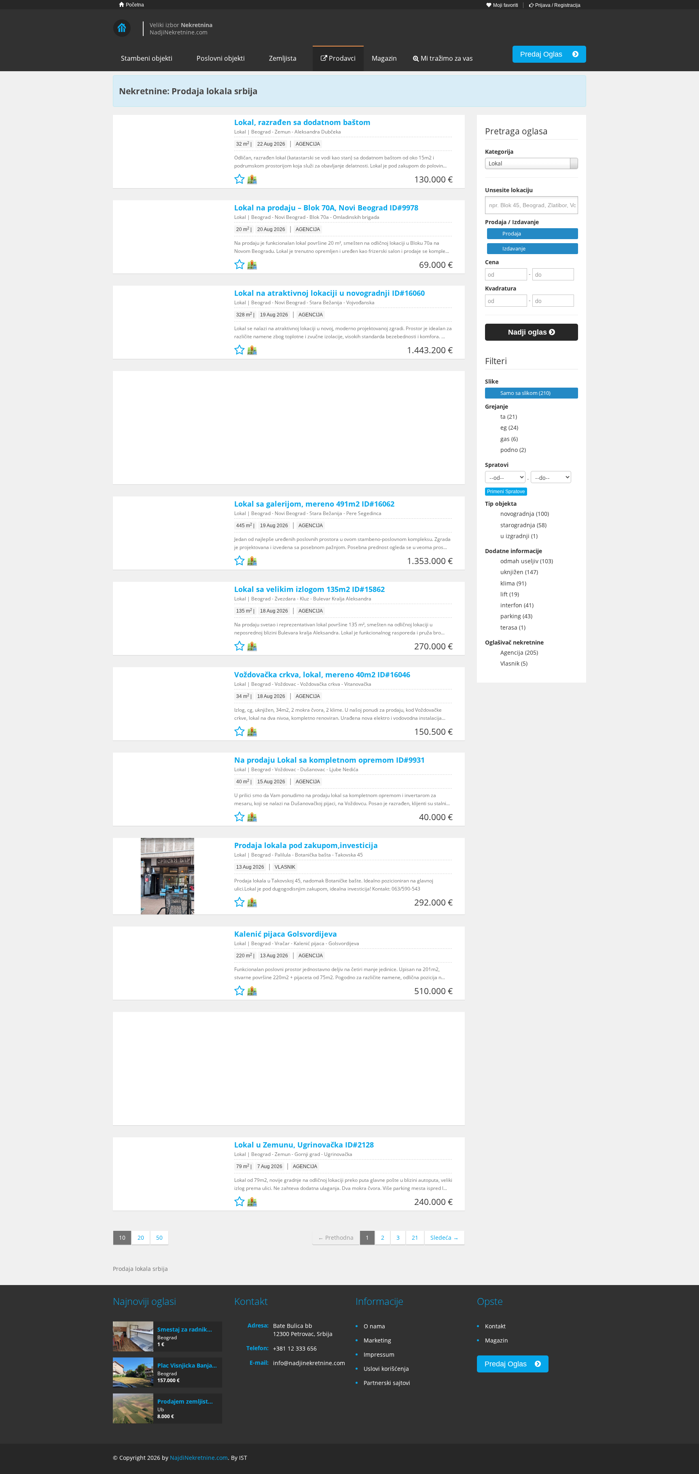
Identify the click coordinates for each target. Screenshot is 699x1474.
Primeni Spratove (506, 491)
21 (415, 1237)
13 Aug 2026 (250, 867)
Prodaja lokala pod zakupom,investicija (306, 845)
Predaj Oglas (546, 54)
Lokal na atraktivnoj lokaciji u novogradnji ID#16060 (329, 293)
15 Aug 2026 (271, 782)
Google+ (561, 1459)
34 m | (244, 696)
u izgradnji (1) (516, 536)
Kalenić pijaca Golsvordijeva (285, 934)
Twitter (581, 1459)
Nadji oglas (528, 332)
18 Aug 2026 (274, 611)
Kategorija (499, 151)
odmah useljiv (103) (523, 561)
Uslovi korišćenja (386, 1368)
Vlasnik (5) (510, 663)
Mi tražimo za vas (446, 58)
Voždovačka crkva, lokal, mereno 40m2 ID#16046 (322, 674)
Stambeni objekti (146, 58)
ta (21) (505, 416)
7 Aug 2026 (269, 1166)
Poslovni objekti (221, 58)
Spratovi (496, 465)
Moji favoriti (505, 5)
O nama (374, 1326)
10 (122, 1237)
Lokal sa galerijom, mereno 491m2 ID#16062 (314, 504)
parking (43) (513, 616)
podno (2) (510, 450)
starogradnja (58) (520, 525)
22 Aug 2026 (271, 144)
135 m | (245, 611)
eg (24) (506, 427)
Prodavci (341, 58)
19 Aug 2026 (274, 315)
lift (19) (506, 594)
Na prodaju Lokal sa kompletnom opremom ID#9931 (329, 760)
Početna (134, 5)
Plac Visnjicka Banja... (187, 1365)
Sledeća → (444, 1237)
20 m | (244, 229)
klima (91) (510, 583)
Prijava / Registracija (557, 5)
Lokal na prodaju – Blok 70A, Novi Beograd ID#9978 (326, 207)
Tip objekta (501, 503)
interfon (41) (514, 605)
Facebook (544, 1459)
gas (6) (506, 439)
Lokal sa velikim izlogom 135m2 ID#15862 (309, 589)
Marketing (377, 1340)
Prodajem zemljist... (185, 1401)
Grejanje (496, 406)
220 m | (245, 955)
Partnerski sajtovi (387, 1383)
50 (159, 1237)
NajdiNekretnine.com (199, 1457)
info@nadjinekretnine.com (309, 1363)
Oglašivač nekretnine (514, 642)
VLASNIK (285, 867)
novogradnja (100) (521, 513)
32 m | (244, 144)
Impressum (379, 1354)
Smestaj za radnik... (184, 1329)
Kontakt (495, 1326)
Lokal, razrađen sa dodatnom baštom (302, 122)
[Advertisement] (283, 427)
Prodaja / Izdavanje (512, 222)
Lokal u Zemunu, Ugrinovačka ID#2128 (304, 1145)
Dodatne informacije (513, 551)
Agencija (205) (516, 652)
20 (141, 1237)
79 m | (244, 1166)
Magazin (384, 58)
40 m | (244, 781)
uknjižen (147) (516, 572)
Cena (492, 262)
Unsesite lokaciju (509, 190)
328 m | (245, 315)
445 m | (245, 525)
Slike (491, 381)
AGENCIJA (308, 144)
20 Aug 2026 (271, 229)
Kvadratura (500, 288)
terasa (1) (509, 627)
